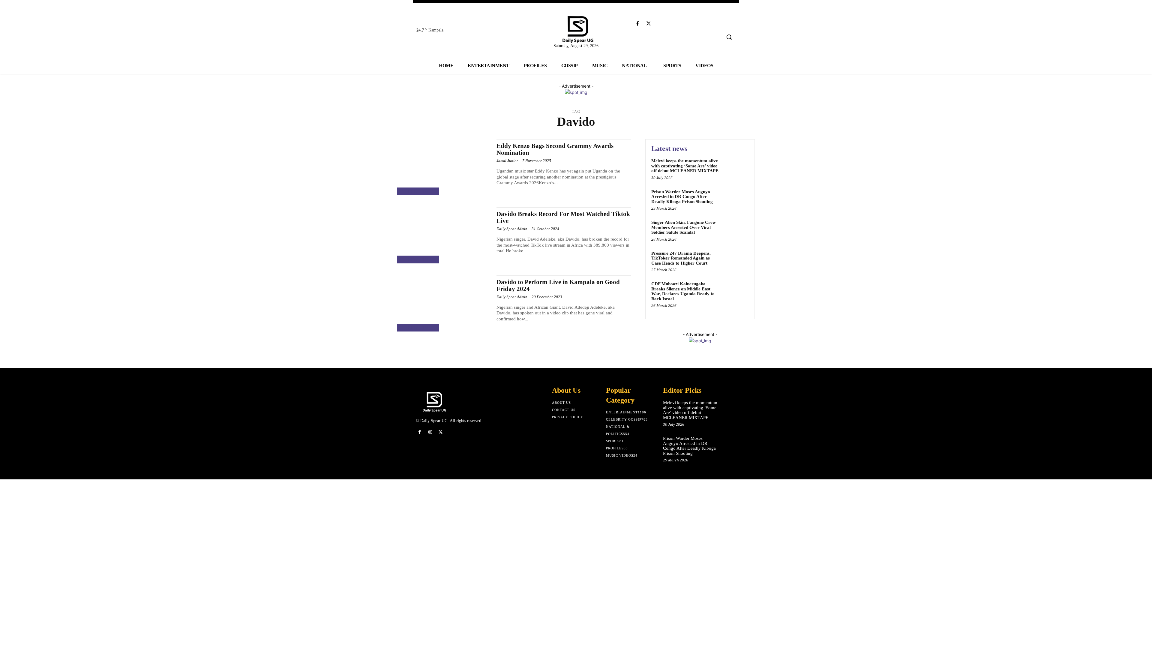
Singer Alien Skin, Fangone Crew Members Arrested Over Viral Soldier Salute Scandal (683, 227)
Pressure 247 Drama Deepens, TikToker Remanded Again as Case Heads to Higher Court (681, 258)
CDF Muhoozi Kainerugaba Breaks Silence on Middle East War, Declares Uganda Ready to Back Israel (683, 291)
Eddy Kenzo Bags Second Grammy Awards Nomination (555, 149)
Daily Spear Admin (511, 228)
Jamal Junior (507, 160)
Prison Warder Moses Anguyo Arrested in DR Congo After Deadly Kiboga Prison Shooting (682, 196)
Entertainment (418, 191)
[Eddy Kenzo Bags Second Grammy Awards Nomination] (443, 167)
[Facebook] (637, 24)
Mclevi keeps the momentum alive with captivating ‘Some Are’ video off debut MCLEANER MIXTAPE (684, 165)
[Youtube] (660, 24)
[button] (729, 37)
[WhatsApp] (451, 432)
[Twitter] (649, 24)
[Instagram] (430, 432)
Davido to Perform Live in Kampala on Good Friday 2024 (558, 285)
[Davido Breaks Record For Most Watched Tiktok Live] (443, 235)
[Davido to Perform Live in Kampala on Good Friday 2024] (443, 303)
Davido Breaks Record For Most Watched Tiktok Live (563, 217)
